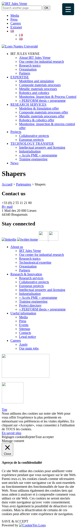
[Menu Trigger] (68, 9)
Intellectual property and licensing (42, 147)
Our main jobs (29, 348)
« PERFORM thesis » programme (42, 100)
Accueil (7, 184)
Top (4, 409)
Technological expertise (35, 262)
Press (14, 19)
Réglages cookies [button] (14, 437)
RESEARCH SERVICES (28, 104)
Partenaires (23, 184)
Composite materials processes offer (43, 112)
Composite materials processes (40, 85)
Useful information (23, 313)
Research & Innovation (26, 274)
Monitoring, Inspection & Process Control (47, 97)
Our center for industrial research (41, 61)
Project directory (30, 305)
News (14, 163)
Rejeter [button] (30, 437)
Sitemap (24, 329)
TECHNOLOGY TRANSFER (32, 143)
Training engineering (33, 159)
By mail (7, 207)
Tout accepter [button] (44, 437)
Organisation (28, 69)
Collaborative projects (34, 136)
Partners (24, 73)
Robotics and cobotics (34, 93)
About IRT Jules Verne (34, 57)
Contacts (25, 333)
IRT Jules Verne (30, 251)
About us (16, 247)
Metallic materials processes (38, 89)
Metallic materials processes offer (41, 116)
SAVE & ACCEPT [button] (15, 521)
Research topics (30, 65)
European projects (31, 139)
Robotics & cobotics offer (36, 120)
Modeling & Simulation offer (39, 108)
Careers (15, 23)
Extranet (16, 27)
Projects (15, 132)
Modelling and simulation (36, 81)
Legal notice (27, 336)
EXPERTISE (19, 77)
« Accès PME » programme (38, 155)
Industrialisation (30, 151)
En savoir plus (11, 433)
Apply (23, 344)
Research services (31, 278)
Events (23, 325)
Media (14, 15)
